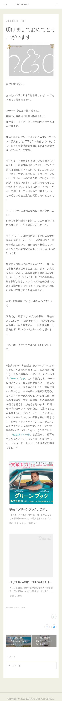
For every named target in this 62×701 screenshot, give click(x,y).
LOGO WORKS (21, 4)
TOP (5, 4)
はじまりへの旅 (21, 434)
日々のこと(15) (19, 607)
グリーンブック (16, 378)
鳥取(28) (9, 607)
